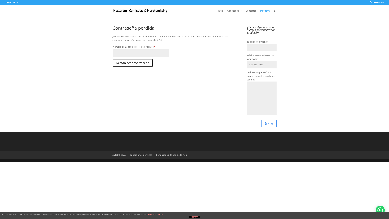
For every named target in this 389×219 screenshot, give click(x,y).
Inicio (220, 11)
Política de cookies (155, 215)
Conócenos (233, 11)
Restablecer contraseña (132, 63)
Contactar (251, 11)
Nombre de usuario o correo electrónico (140, 46)
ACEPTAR (194, 217)
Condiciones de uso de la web (171, 154)
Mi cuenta (265, 11)
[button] (380, 210)
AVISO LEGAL (119, 154)
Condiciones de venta (141, 154)
